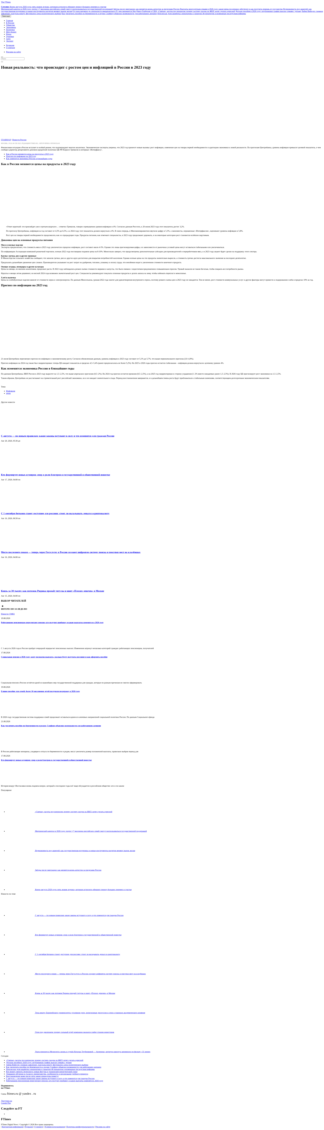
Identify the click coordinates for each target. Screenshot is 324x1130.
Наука (8, 34)
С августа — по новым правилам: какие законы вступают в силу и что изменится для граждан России (57, 436)
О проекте (38, 1127)
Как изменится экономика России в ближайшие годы (29, 159)
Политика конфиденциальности (80, 1127)
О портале (10, 48)
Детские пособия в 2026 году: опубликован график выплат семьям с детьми (268, 11)
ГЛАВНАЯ (6, 140)
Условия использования (54, 1127)
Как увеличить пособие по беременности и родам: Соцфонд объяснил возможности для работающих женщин (109, 14)
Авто (8, 39)
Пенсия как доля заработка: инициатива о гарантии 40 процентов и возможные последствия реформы (201, 14)
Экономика (11, 27)
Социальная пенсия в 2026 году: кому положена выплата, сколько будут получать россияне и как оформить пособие (54, 657)
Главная (9, 20)
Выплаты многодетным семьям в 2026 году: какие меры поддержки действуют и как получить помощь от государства (231, 9)
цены (8, 393)
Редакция (10, 45)
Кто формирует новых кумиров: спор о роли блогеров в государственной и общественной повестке (55, 474)
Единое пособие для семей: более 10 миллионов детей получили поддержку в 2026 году (40, 691)
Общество (10, 25)
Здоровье (10, 36)
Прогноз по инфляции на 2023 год (21, 156)
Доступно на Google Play (6, 1102)
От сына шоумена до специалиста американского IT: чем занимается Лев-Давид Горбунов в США (115, 11)
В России (10, 23)
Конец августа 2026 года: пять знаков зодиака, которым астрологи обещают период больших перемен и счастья (53, 7)
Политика (10, 30)
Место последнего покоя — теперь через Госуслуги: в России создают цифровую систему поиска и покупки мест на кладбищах (70, 552)
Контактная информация (12, 1127)
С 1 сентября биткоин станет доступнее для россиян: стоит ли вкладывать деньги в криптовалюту (55, 513)
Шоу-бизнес (11, 32)
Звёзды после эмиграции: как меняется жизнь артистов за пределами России (146, 9)
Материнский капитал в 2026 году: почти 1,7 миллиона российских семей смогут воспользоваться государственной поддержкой (57, 9)
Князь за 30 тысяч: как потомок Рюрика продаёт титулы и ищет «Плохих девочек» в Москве (52, 591)
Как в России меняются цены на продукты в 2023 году (30, 154)
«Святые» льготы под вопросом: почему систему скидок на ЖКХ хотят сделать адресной (196, 11)
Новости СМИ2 (8, 614)
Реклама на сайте (13, 52)
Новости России (19, 140)
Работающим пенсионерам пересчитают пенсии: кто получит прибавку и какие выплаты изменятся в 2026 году (52, 622)
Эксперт (9, 41)
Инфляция (10, 391)
